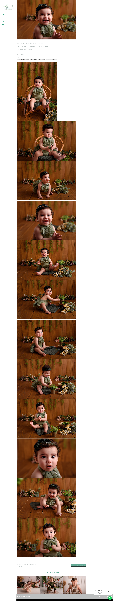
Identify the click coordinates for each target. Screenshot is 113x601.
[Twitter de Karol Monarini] (99, 596)
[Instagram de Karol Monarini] (102, 596)
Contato (28, 596)
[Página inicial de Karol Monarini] (8, 6)
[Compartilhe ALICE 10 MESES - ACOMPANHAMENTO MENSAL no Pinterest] (21, 566)
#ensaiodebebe (34, 59)
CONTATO (4, 27)
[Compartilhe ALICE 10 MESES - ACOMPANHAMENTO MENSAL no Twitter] (19, 566)
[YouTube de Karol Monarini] (107, 596)
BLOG (3, 24)
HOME (3, 14)
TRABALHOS (5, 17)
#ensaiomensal (42, 59)
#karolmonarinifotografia (51, 59)
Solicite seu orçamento (78, 565)
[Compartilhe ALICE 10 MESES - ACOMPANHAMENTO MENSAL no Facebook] (17, 566)
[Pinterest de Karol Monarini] (104, 596)
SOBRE (3, 21)
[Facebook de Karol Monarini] (101, 596)
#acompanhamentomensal (23, 59)
